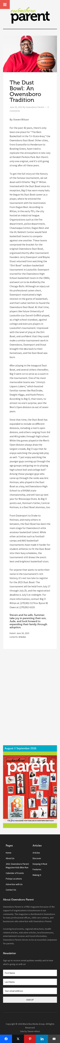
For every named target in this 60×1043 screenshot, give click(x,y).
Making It (37, 875)
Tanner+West (33, 1031)
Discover (37, 858)
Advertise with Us (14, 884)
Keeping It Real (40, 863)
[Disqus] (30, 700)
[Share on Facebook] (6, 1039)
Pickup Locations (14, 878)
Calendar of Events (15, 873)
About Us (10, 858)
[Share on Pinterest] (30, 1039)
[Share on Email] (54, 1039)
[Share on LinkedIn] (42, 1039)
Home (8, 852)
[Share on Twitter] (18, 1039)
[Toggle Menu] (5, 4)
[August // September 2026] (30, 789)
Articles (22, 636)
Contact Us (11, 889)
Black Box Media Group (34, 1023)
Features (37, 869)
